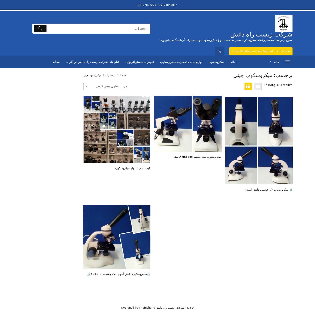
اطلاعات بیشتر (145, 175)
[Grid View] (248, 86)
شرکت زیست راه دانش (261, 34)
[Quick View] (137, 175)
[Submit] (40, 28)
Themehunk (147, 307)
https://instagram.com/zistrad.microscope (261, 51)
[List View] (258, 86)
